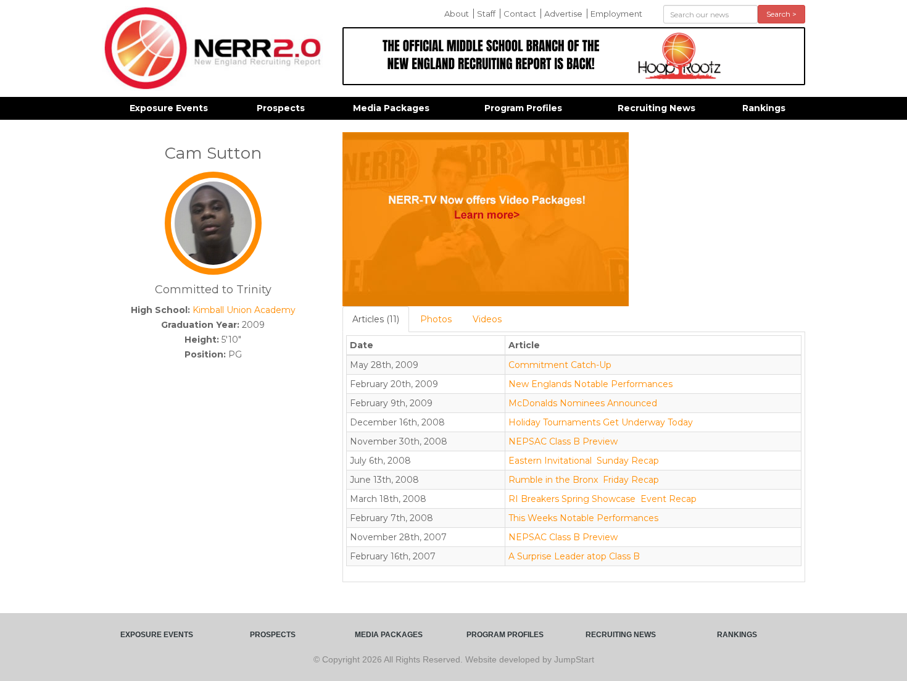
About (456, 14)
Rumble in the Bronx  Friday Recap (583, 479)
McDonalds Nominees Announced (582, 403)
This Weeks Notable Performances (583, 518)
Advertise (563, 14)
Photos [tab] (436, 319)
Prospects (281, 108)
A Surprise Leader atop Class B (574, 556)
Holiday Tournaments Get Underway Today (600, 422)
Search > (781, 14)
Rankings (763, 108)
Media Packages (391, 108)
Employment (616, 14)
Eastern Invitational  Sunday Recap (583, 460)
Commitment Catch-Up (559, 364)
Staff (486, 14)
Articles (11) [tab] (375, 319)
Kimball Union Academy (244, 309)
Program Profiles (523, 108)
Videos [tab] (487, 319)
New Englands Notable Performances (590, 384)
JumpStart (574, 659)
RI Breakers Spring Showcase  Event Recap (602, 498)
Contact (519, 14)
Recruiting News (656, 108)
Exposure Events (169, 108)
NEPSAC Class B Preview (563, 441)
